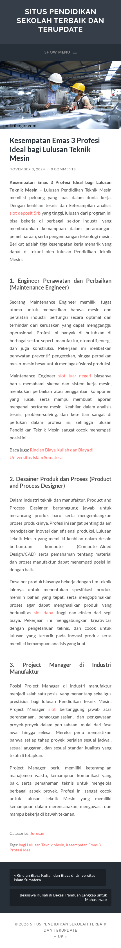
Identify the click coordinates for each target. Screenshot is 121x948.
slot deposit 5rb (25, 212)
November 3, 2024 (27, 169)
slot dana (43, 612)
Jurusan (37, 833)
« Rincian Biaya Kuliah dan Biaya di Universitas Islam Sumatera (54, 877)
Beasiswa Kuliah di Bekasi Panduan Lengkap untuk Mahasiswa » (63, 897)
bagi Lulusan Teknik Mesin (41, 845)
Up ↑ (63, 936)
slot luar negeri (74, 375)
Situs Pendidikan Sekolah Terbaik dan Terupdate (60, 20)
